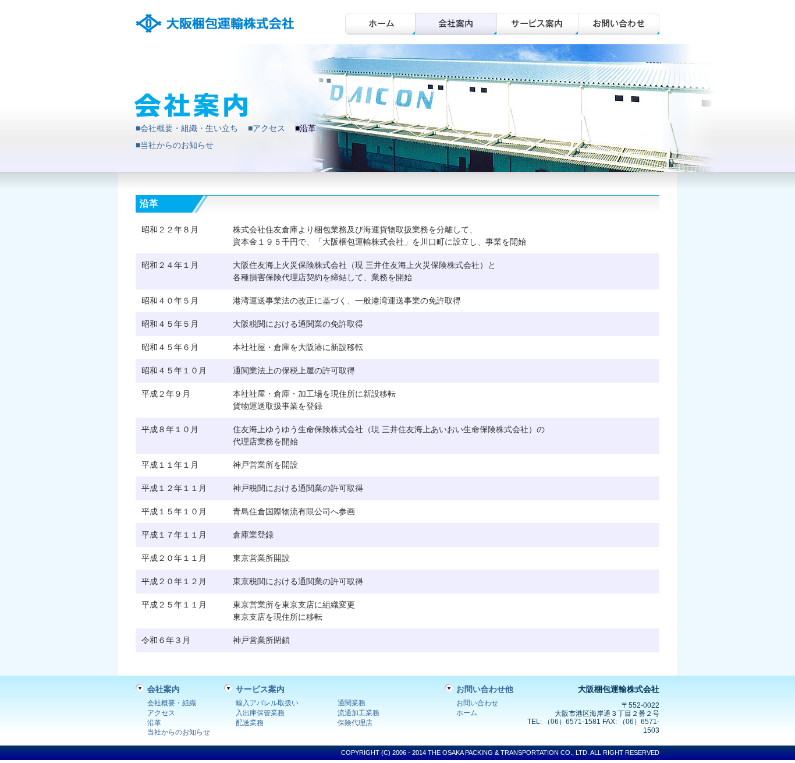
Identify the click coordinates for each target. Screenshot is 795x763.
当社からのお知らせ (178, 732)
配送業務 (250, 723)
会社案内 (455, 24)
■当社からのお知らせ (175, 145)
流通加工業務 (358, 713)
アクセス (161, 713)
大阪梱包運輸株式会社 (216, 24)
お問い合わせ (618, 24)
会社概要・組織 (171, 703)
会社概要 (380, 24)
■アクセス (266, 128)
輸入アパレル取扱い (267, 703)
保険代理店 (355, 723)
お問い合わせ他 (484, 689)
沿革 (154, 723)
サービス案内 (260, 689)
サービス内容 (537, 24)
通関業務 (351, 703)
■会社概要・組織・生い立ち (187, 128)
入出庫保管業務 (260, 713)
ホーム (466, 713)
